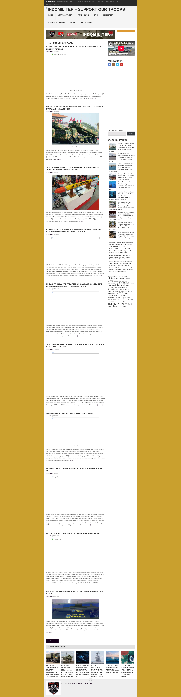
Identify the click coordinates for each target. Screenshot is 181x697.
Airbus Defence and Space (114, 276)
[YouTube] (121, 64)
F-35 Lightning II (124, 283)
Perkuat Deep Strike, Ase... (86, 1)
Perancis (125, 293)
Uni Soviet (123, 306)
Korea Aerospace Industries (120, 287)
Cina (110, 281)
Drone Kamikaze (111, 283)
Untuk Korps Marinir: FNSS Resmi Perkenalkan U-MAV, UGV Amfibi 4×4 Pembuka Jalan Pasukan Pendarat (120, 257)
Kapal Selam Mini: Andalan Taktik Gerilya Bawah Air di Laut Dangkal (74, 592)
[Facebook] (109, 64)
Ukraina (115, 306)
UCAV (109, 306)
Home (50, 15)
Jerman (110, 287)
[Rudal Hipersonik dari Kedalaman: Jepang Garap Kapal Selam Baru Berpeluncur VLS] (112, 657)
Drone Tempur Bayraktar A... (66, 1)
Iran (118, 285)
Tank (96, 15)
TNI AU (120, 304)
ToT (126, 304)
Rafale (128, 297)
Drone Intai (124, 281)
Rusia (126, 299)
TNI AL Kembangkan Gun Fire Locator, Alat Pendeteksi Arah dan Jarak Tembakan (75, 345)
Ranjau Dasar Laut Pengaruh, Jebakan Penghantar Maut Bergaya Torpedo (74, 48)
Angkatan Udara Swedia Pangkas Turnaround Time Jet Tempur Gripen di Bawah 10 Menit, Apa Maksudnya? (121, 225)
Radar (72, 23)
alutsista (113, 278)
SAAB (131, 299)
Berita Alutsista (65, 15)
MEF (119, 293)
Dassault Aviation (117, 281)
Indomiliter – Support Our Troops (79, 683)
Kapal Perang (83, 15)
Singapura (111, 302)
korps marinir (125, 289)
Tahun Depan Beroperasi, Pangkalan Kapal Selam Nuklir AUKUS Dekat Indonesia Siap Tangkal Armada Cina (121, 167)
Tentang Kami (86, 23)
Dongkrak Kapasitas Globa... (107, 1)
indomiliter (49, 51)
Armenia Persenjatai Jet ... (54, 4)
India (109, 285)
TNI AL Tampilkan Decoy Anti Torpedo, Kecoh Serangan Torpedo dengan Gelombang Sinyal (72, 169)
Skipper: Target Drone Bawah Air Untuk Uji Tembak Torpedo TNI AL (75, 470)
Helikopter (108, 15)
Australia (122, 279)
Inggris (114, 285)
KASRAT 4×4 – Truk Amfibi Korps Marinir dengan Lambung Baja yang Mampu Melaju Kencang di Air (73, 230)
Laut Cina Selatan (114, 291)
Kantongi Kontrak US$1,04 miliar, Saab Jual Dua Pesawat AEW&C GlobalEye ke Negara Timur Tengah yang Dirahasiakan (121, 215)
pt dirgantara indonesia (114, 297)
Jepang (127, 285)
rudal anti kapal (112, 299)
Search (131, 133)
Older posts (53, 641)
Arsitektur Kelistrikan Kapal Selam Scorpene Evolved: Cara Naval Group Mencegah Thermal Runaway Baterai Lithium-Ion (121, 195)
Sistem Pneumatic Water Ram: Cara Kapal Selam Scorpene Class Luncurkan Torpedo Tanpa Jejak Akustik (121, 185)
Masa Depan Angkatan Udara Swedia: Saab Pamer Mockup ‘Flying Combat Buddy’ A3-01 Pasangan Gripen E (120, 263)
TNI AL (112, 304)
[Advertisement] (122, 98)
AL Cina (124, 276)
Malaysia (110, 293)
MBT (114, 293)
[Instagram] (113, 64)
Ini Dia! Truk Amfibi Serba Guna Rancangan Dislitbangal (73, 533)
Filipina (132, 283)
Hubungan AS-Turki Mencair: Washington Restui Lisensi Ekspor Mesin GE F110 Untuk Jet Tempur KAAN (122, 157)
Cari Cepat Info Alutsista (115, 130)
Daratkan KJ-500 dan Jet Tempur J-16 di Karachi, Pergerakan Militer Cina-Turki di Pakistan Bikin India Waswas (121, 269)
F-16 (117, 283)
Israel (123, 285)
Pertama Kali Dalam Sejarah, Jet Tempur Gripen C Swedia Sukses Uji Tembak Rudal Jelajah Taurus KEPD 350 (121, 250)
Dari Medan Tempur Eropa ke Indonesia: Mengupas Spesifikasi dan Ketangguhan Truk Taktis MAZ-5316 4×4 (121, 244)
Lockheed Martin (126, 291)
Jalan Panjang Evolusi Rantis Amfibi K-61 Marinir (69, 413)
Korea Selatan (114, 289)
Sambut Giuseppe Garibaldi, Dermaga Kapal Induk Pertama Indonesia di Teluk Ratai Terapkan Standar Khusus (122, 147)
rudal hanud (119, 299)
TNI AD (122, 302)
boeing (128, 278)
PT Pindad (123, 297)
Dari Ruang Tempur (56, 23)
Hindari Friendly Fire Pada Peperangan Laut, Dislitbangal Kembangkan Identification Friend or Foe (74, 285)
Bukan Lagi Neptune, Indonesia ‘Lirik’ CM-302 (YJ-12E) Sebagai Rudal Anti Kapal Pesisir (74, 108)
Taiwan (116, 302)
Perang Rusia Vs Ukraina (116, 295)
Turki (130, 304)
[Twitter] (117, 64)
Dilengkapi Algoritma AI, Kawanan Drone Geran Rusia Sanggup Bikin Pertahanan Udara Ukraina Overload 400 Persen (121, 205)
